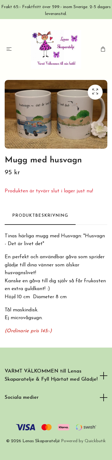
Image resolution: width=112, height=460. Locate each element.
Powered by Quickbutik (83, 441)
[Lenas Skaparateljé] (56, 49)
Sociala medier (22, 397)
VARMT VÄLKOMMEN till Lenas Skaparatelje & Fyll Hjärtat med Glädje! (51, 375)
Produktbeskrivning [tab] (40, 216)
